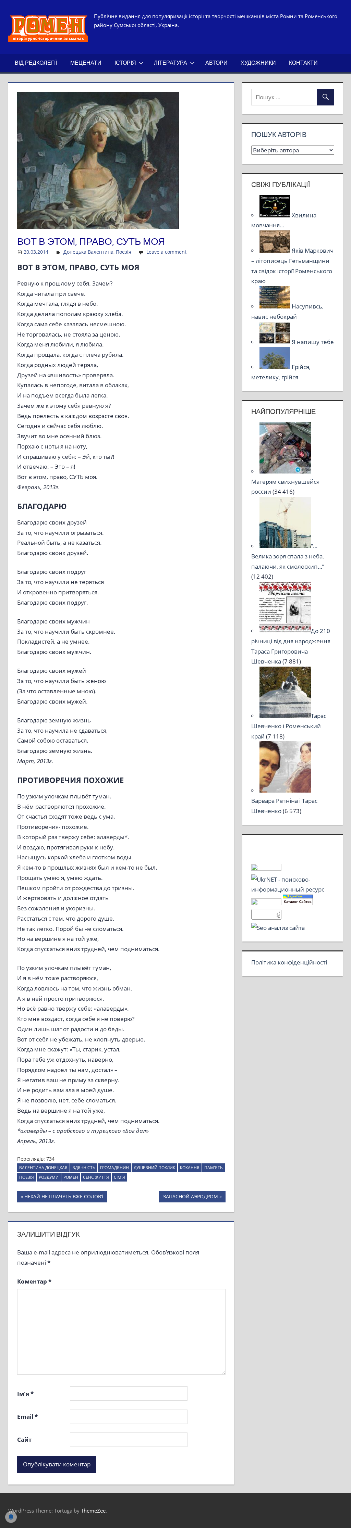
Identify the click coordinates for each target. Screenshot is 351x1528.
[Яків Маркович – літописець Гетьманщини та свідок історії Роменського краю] (275, 250)
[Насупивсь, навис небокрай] (275, 306)
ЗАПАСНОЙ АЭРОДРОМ (190, 1197)
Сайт (24, 1439)
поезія (26, 1177)
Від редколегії (36, 63)
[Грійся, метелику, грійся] (275, 367)
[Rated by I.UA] (266, 868)
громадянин (114, 1168)
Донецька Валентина (88, 252)
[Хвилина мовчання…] (275, 215)
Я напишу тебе (313, 342)
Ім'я (25, 1394)
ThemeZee (93, 1510)
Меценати (85, 63)
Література (170, 63)
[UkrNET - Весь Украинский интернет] (292, 889)
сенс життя (96, 1177)
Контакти (303, 63)
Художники (258, 63)
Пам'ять (213, 1168)
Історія (125, 63)
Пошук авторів (278, 134)
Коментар (34, 1281)
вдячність (83, 1168)
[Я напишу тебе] (275, 342)
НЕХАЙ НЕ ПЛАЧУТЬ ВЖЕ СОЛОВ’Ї (63, 1197)
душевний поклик (154, 1168)
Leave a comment (166, 252)
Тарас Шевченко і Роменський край (288, 726)
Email (27, 1416)
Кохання (189, 1168)
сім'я (119, 1177)
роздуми (49, 1177)
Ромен (70, 1177)
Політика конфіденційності (289, 962)
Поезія (123, 252)
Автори (216, 63)
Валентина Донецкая (43, 1168)
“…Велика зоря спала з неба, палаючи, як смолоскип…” (287, 556)
